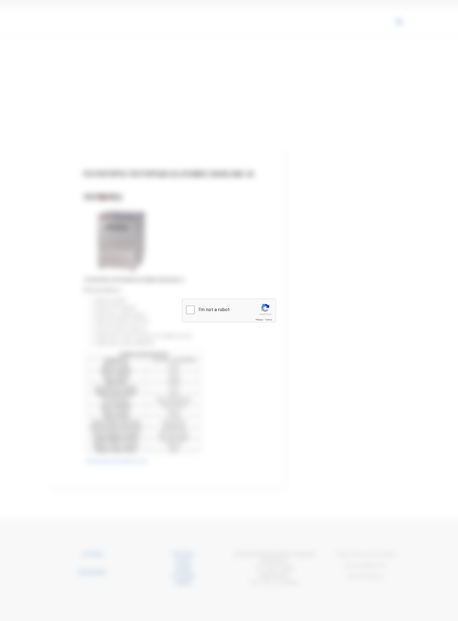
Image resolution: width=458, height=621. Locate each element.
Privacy (259, 319)
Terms (268, 319)
